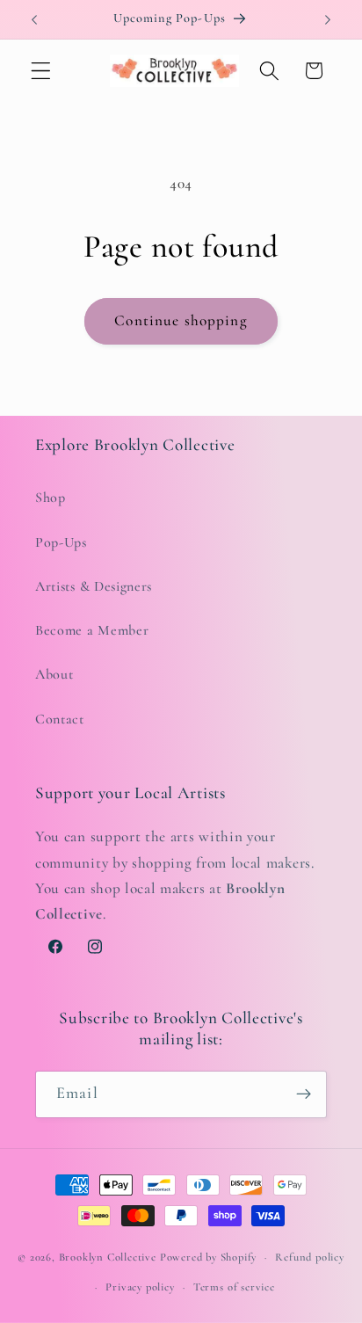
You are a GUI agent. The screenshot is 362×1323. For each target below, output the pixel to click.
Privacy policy (139, 1287)
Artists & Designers (93, 586)
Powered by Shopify (208, 1257)
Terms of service (234, 1287)
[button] (40, 70)
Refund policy (309, 1257)
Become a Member (91, 630)
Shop (50, 497)
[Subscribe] (303, 1094)
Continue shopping (181, 320)
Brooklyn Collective (107, 1257)
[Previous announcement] (34, 19)
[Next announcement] (327, 19)
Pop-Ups (61, 542)
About (54, 674)
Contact (59, 719)
